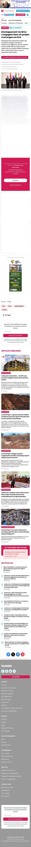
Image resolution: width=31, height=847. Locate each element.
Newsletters (5, 759)
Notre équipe (5, 793)
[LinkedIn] (18, 654)
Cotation (4, 719)
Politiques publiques (7, 694)
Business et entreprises (8, 688)
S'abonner (15, 180)
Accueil (3, 301)
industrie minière (19, 306)
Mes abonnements (7, 756)
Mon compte (5, 753)
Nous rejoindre (5, 790)
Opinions (4, 705)
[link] (15, 275)
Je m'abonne (20, 15)
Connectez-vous (18, 165)
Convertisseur (5, 731)
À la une (4, 685)
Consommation (6, 745)
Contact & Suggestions (8, 779)
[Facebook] (8, 654)
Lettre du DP (5, 796)
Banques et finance (7, 691)
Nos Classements (6, 696)
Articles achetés (6, 762)
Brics (10, 306)
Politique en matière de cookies (11, 776)
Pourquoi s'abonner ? (15, 185)
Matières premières (7, 728)
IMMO (3, 739)
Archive (4, 309)
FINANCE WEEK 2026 (23, 11)
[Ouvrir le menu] (2, 15)
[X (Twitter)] (13, 654)
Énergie (3, 742)
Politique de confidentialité (9, 773)
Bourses (3, 722)
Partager (8, 315)
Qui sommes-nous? (7, 787)
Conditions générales (8, 770)
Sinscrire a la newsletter (16, 335)
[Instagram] (23, 654)
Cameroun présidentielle (9, 711)
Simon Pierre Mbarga (11, 69)
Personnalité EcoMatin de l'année (11, 708)
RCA (4, 306)
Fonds (3, 725)
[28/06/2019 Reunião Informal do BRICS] (15, 80)
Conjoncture (5, 702)
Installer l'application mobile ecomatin (15, 57)
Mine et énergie (6, 699)
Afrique (9, 301)
